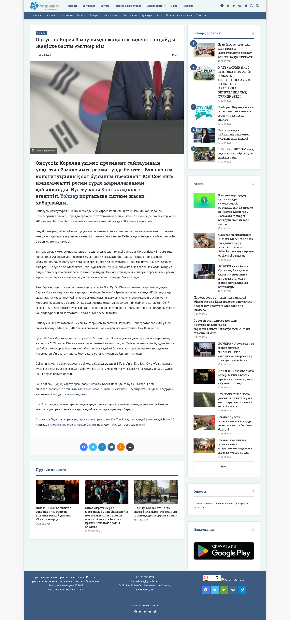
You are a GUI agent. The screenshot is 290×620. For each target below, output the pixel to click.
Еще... (224, 466)
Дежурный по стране (128, 5)
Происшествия (110, 15)
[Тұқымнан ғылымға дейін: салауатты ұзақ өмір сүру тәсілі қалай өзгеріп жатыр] (204, 399)
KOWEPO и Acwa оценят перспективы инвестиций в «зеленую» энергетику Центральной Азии (236, 352)
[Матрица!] (44, 6)
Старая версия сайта (145, 605)
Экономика (67, 15)
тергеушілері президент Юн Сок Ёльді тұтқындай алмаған (117, 419)
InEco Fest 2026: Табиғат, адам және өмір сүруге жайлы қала (236, 153)
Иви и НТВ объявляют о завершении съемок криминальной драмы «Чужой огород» (53, 513)
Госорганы (51, 15)
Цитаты (105, 5)
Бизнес (81, 15)
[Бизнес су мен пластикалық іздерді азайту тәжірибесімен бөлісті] (204, 422)
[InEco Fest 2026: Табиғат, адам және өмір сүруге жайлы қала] (204, 154)
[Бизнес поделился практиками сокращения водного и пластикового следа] (204, 445)
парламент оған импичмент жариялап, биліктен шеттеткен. (88, 389)
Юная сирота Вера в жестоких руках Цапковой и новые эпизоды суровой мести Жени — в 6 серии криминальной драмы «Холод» (106, 517)
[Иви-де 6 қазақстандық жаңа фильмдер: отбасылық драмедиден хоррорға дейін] (156, 492)
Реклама (188, 5)
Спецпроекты (155, 5)
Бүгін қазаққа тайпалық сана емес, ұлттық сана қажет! (234, 134)
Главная (36, 15)
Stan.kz (110, 189)
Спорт (159, 15)
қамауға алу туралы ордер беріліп (72, 424)
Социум (93, 15)
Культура (147, 15)
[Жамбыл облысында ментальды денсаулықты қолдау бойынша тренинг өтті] (204, 50)
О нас (174, 5)
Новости (72, 5)
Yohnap (69, 196)
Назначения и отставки (179, 15)
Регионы (201, 15)
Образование (130, 15)
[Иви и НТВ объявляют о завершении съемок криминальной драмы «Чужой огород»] (57, 492)
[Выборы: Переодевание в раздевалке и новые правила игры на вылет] (204, 112)
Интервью (89, 5)
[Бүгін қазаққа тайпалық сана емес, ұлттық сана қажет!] (204, 135)
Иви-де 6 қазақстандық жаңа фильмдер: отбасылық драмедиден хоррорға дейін (156, 511)
